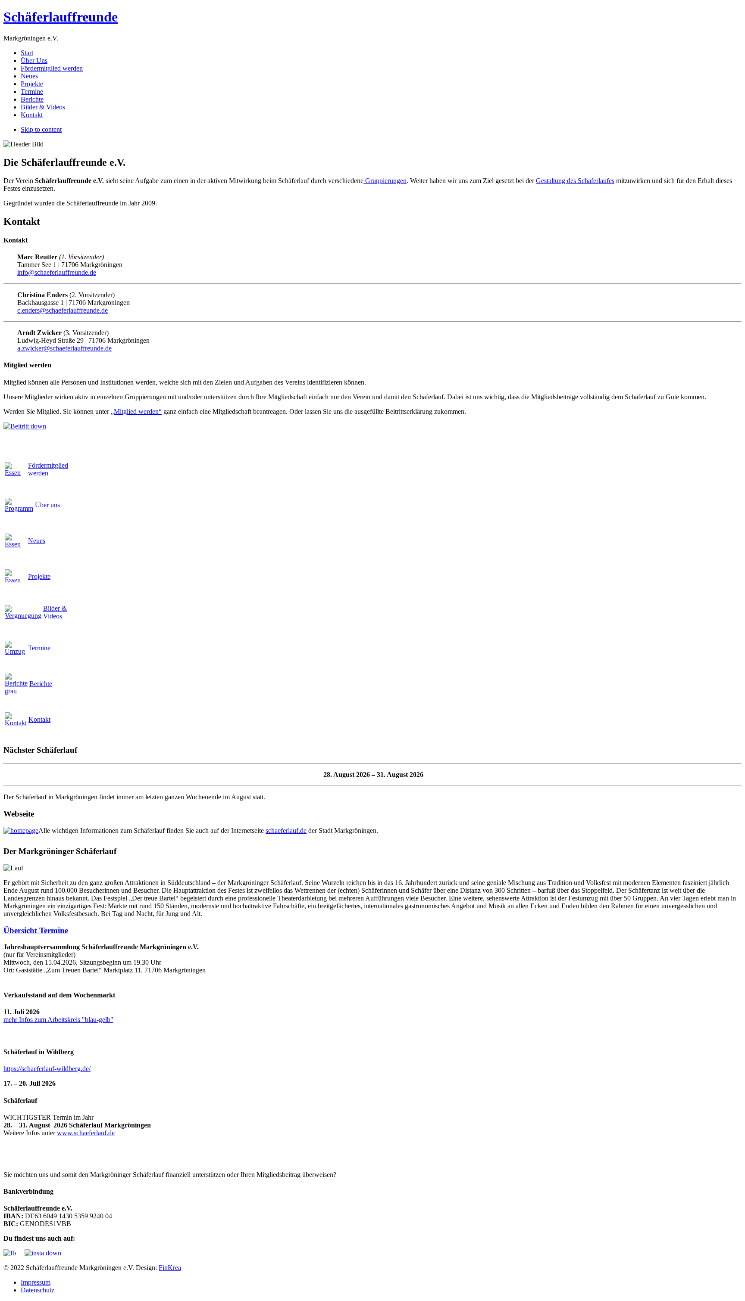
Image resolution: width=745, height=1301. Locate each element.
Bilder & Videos (55, 612)
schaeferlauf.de (286, 830)
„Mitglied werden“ (136, 411)
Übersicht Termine (35, 930)
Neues (36, 540)
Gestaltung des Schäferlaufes (575, 180)
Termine (39, 648)
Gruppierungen (385, 180)
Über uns (47, 505)
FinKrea (170, 1267)
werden (48, 469)
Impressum (35, 1282)
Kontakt (39, 719)
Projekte (39, 576)
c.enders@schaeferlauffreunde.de (62, 310)
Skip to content (41, 129)
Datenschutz (37, 1290)
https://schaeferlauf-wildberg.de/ (47, 1068)
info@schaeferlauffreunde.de (56, 272)
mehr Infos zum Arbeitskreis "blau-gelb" (58, 1019)
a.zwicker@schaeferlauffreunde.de (64, 348)
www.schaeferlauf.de (86, 1132)
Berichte (40, 683)
